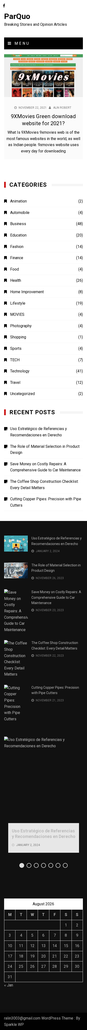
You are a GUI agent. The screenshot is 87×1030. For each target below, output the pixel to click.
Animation (18, 201)
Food (14, 269)
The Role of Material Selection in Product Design (45, 449)
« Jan (8, 985)
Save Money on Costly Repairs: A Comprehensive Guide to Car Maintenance (45, 467)
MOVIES (17, 314)
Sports (16, 348)
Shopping (18, 337)
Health (15, 280)
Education (18, 235)
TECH (15, 360)
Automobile (19, 212)
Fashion (16, 246)
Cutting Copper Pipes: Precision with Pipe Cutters (45, 502)
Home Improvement (27, 292)
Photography (21, 326)
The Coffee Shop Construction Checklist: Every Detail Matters (44, 484)
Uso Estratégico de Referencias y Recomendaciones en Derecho (38, 431)
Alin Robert (62, 107)
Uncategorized (22, 393)
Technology (19, 371)
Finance (16, 257)
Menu (21, 43)
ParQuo (17, 16)
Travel (15, 382)
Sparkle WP (14, 1024)
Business (18, 223)
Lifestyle (17, 303)
